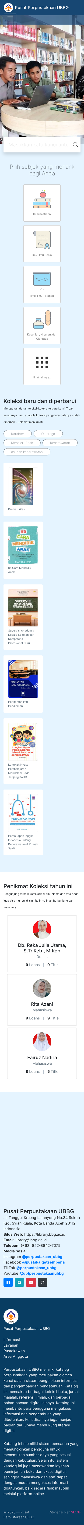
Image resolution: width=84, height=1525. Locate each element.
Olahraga (48, 434)
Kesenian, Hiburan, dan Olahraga (42, 336)
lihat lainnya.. (42, 377)
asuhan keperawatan (27, 452)
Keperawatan (60, 443)
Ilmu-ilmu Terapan (42, 295)
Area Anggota (16, 1356)
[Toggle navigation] (10, 18)
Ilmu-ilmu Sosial (42, 255)
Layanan (11, 1345)
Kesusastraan (42, 214)
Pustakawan (14, 1350)
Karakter (17, 434)
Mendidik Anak (22, 443)
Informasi (12, 1339)
